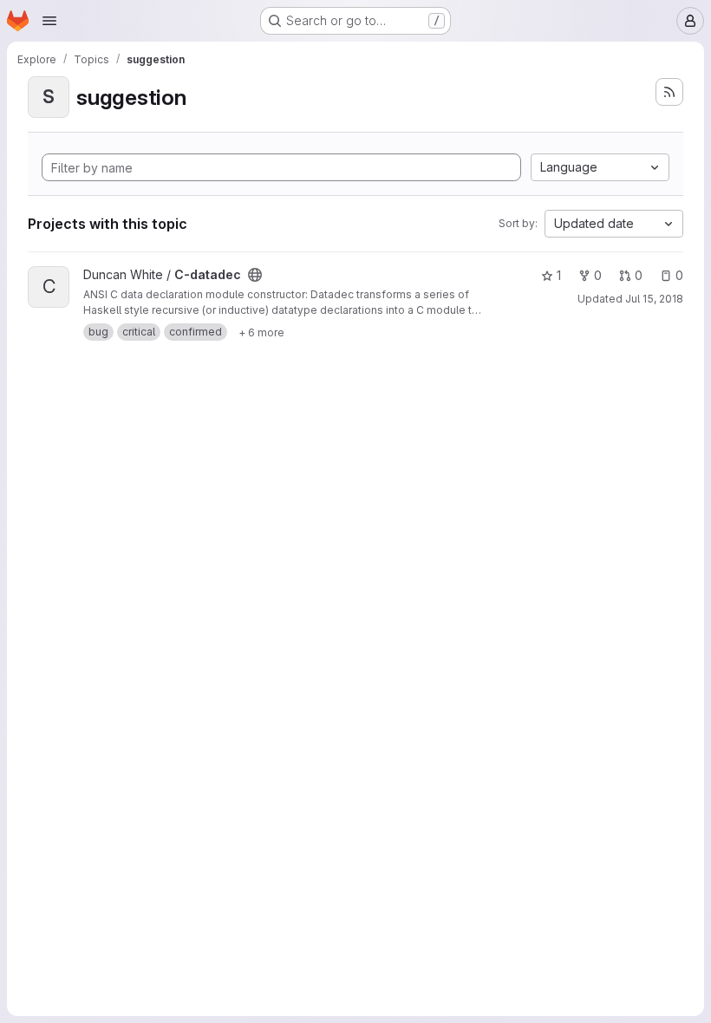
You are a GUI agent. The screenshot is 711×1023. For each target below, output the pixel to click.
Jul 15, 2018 (654, 298)
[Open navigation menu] (49, 21)
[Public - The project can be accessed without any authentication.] (255, 275)
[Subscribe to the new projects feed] (669, 92)
